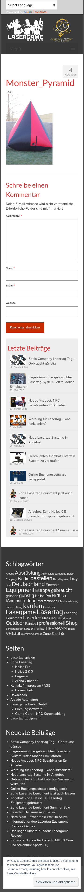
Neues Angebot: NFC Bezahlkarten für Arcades (47, 403)
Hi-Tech (59, 595)
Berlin (23, 578)
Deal (8, 585)
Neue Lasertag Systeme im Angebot (48, 440)
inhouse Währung (68, 601)
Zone (47, 634)
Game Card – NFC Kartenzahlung (40, 713)
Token (71, 628)
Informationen (47, 601)
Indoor (29, 600)
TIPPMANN (56, 628)
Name (10, 268)
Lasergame (21, 612)
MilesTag (49, 618)
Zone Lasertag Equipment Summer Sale (48, 530)
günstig (26, 595)
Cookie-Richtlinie (25, 873)
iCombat (13, 600)
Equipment (20, 589)
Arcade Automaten (24, 699)
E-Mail (10, 285)
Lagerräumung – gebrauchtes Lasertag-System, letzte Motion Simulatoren (42, 381)
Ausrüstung (28, 573)
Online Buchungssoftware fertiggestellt (47, 477)
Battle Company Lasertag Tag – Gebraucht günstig (51, 361)
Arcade (10, 573)
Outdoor (15, 623)
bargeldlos (60, 573)
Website (11, 302)
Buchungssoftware (28, 709)
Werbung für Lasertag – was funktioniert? (49, 421)
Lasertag (50, 612)
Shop (71, 623)
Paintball (31, 623)
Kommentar (14, 215)
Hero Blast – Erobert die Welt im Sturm (39, 817)
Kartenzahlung (14, 607)
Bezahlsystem (61, 579)
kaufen (32, 606)
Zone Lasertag (21, 662)
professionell (52, 623)
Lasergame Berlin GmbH (28, 704)
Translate (40, 12)
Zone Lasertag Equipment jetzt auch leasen (45, 495)
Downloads (18, 695)
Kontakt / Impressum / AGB (30, 685)
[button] (29, 129)
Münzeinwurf (63, 618)
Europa (42, 590)
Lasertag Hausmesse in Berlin (32, 812)
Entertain (52, 585)
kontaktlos (49, 607)
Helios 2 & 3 (24, 671)
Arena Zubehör (26, 681)
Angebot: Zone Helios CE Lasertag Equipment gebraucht (51, 514)
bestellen (41, 578)
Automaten (48, 573)
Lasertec (32, 617)
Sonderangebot (14, 628)
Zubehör (58, 634)
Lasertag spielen (22, 657)
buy (74, 578)
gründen (12, 596)
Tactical (39, 628)
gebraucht (61, 590)
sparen (29, 628)
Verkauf (13, 633)
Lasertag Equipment (25, 718)
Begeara (21, 676)
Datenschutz (24, 690)
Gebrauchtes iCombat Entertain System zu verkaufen (51, 458)
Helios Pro (43, 596)
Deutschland (28, 584)
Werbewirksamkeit (31, 633)
